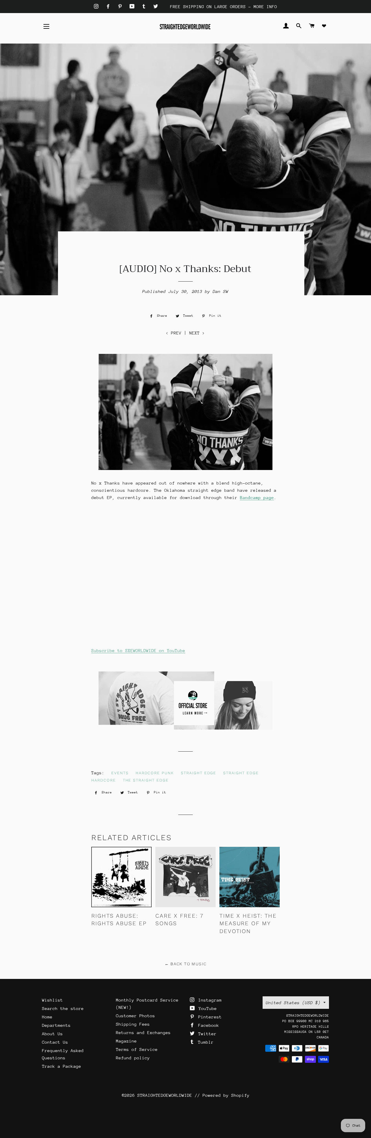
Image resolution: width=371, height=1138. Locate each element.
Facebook (207, 1025)
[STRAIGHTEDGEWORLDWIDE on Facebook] (109, 6)
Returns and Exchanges (143, 1032)
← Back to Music (186, 963)
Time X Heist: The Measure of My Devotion (248, 923)
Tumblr (204, 1042)
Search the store (63, 1008)
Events (120, 773)
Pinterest (209, 1016)
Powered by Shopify (226, 1095)
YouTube (206, 1008)
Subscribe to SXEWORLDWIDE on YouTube (138, 650)
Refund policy (133, 1057)
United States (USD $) (293, 1002)
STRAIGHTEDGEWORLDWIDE (164, 1095)
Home (47, 1016)
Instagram (209, 999)
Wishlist (52, 999)
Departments (56, 1025)
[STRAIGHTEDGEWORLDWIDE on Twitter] (155, 6)
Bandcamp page (257, 497)
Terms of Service (137, 1049)
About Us (52, 1033)
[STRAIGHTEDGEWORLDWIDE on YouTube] (133, 6)
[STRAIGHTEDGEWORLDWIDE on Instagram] (97, 6)
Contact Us (55, 1042)
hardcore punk (155, 773)
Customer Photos (135, 1015)
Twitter (206, 1033)
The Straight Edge (146, 780)
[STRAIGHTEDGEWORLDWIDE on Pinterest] (121, 6)
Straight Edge (198, 773)
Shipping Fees (133, 1024)
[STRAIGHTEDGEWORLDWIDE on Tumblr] (145, 6)
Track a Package (61, 1066)
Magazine (126, 1040)
